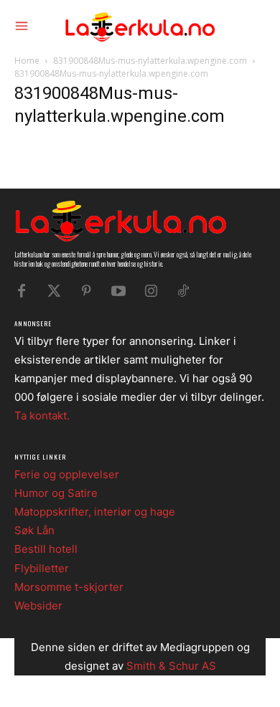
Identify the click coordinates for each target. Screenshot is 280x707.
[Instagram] (151, 291)
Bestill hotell (46, 549)
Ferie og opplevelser (66, 474)
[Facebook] (21, 291)
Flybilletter (41, 568)
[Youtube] (118, 291)
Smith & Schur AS (171, 666)
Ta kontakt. (42, 415)
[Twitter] (54, 291)
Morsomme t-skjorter (68, 587)
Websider (38, 605)
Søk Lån (34, 530)
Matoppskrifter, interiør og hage (94, 511)
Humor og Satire (56, 493)
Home (26, 60)
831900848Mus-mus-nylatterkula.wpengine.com (150, 60)
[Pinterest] (86, 291)
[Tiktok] (183, 291)
